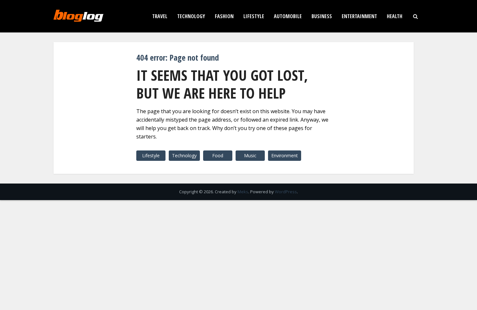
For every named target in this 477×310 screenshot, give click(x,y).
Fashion (224, 16)
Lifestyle (253, 16)
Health (394, 16)
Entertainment (359, 16)
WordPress (286, 192)
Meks (243, 192)
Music (250, 155)
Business (322, 16)
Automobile (288, 16)
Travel (159, 16)
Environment (284, 155)
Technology (191, 16)
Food (217, 155)
